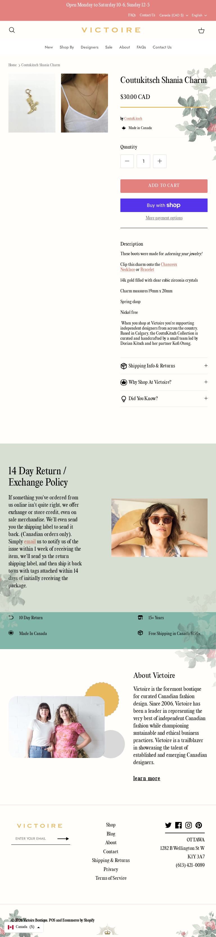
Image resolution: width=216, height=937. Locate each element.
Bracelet (147, 270)
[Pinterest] (198, 825)
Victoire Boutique (35, 920)
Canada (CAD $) (171, 15)
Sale (108, 47)
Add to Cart (164, 185)
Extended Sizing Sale (70, 6)
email (30, 542)
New (49, 47)
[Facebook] (178, 825)
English (197, 15)
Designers (89, 47)
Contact (110, 852)
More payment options (164, 218)
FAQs (132, 15)
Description (131, 244)
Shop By (67, 47)
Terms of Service (111, 878)
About (124, 47)
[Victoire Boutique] (110, 30)
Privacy (111, 869)
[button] (23, 927)
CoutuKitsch (133, 119)
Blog (111, 834)
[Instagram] (188, 825)
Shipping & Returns (111, 860)
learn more (146, 778)
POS (52, 920)
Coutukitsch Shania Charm (40, 65)
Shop (111, 825)
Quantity (128, 147)
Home (12, 65)
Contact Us (147, 15)
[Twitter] (168, 825)
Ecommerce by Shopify (78, 920)
